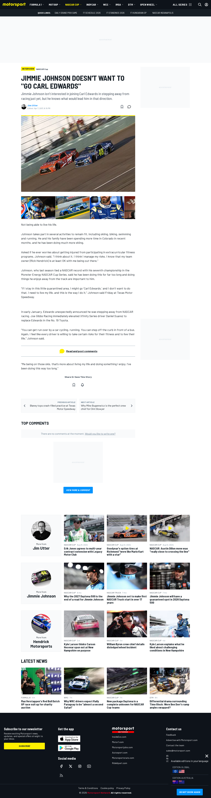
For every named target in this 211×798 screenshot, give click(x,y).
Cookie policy (107, 788)
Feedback (171, 734)
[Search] (199, 4)
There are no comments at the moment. (78, 433)
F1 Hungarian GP (138, 12)
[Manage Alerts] (82, 385)
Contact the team (175, 745)
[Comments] (130, 106)
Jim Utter (32, 105)
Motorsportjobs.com (122, 747)
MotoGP (53, 4)
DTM (130, 4)
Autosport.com (119, 752)
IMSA (118, 4)
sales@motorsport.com (178, 750)
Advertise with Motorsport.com (181, 740)
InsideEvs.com (119, 736)
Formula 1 (36, 4)
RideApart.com (119, 763)
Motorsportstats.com (123, 757)
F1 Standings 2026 (115, 12)
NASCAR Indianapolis (162, 12)
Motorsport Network (98, 792)
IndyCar (91, 4)
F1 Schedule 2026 (92, 12)
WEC (105, 4)
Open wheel (147, 4)
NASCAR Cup (72, 4)
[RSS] (61, 775)
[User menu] (206, 4)
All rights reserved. (121, 792)
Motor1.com (118, 742)
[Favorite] (122, 106)
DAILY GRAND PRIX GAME (66, 12)
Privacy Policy (123, 788)
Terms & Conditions (88, 788)
